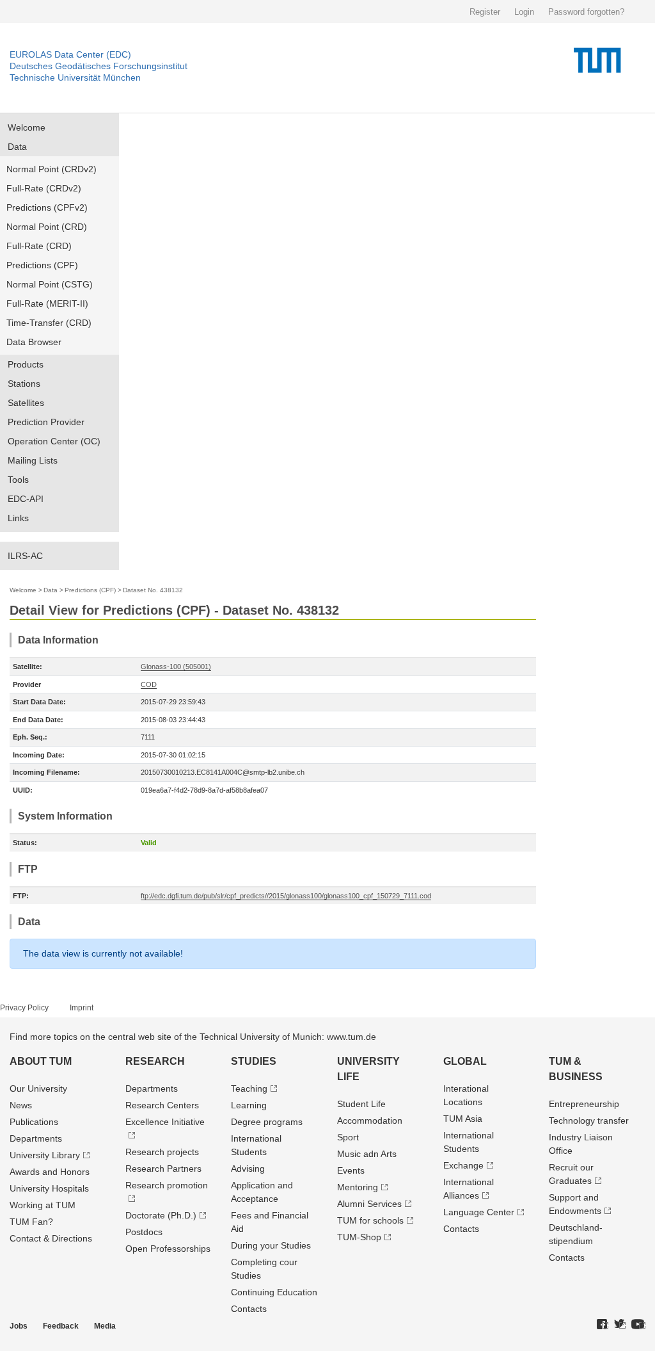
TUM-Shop (359, 1237)
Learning (249, 1105)
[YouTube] (638, 1325)
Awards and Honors (50, 1172)
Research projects (162, 1152)
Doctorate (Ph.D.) (160, 1215)
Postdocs (143, 1232)
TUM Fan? (31, 1222)
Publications (34, 1122)
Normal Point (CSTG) (49, 284)
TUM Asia (462, 1118)
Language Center (478, 1212)
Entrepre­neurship (584, 1104)
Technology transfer (589, 1120)
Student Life (361, 1104)
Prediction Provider (46, 422)
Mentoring (357, 1187)
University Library (45, 1155)
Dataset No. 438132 (153, 590)
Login (524, 12)
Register (485, 12)
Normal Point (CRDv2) (51, 169)
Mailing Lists (33, 460)
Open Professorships (167, 1248)
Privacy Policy (24, 1007)
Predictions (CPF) (42, 265)
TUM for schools (370, 1220)
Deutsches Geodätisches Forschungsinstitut (98, 66)
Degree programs (267, 1122)
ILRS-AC (25, 556)
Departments (36, 1138)
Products (25, 364)
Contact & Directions (51, 1238)
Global (465, 1061)
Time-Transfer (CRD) (48, 323)
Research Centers (162, 1105)
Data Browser (33, 342)
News (21, 1105)
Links (18, 518)
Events (351, 1170)
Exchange (463, 1165)
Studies (253, 1061)
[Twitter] (620, 1325)
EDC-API (25, 499)
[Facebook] (602, 1325)
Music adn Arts (367, 1154)
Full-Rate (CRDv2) (43, 188)
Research (155, 1061)
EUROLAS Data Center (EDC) (70, 54)
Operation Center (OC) (54, 441)
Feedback (61, 1326)
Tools (18, 479)
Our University (38, 1088)
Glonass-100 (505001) (176, 666)
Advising (248, 1168)
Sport (348, 1137)
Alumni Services (369, 1204)
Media (105, 1326)
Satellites (26, 403)
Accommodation (369, 1120)
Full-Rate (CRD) (39, 246)
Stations (24, 383)
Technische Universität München (75, 77)
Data (17, 147)
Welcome (26, 127)
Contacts (249, 1309)
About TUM (41, 1061)
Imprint (81, 1007)
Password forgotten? (586, 12)
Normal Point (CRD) (46, 227)
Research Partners (163, 1168)
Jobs (19, 1326)
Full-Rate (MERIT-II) (47, 303)
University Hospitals (49, 1188)
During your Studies (271, 1245)
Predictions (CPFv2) (47, 207)
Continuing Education (274, 1292)
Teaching (249, 1088)
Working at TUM (42, 1205)
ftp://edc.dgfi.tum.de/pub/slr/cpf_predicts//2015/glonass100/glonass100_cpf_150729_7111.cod (286, 896)
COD (149, 684)
